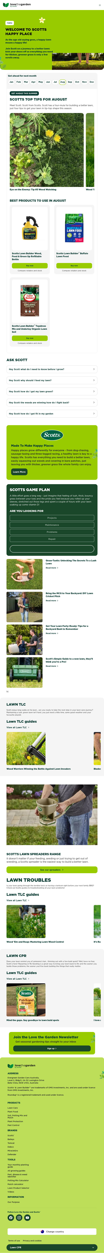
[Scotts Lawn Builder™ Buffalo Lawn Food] (74, 228)
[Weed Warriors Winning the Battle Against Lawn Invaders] (44, 748)
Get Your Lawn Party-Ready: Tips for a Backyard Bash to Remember (67, 627)
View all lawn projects (52, 548)
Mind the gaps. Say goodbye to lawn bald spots (32, 1020)
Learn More (19, 471)
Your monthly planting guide (18, 1165)
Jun (48, 81)
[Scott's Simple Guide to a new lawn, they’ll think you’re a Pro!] (24, 672)
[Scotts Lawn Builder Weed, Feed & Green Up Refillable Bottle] (30, 228)
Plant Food (13, 1111)
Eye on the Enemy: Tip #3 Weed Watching (33, 189)
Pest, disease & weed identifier (17, 1175)
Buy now (37, 266)
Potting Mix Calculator (18, 1180)
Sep (70, 81)
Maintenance (52, 524)
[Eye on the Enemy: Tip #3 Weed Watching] (47, 150)
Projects (52, 517)
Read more (52, 568)
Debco (11, 1147)
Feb (19, 81)
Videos (11, 1191)
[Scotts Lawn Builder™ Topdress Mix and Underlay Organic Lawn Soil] (30, 301)
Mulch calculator (15, 1184)
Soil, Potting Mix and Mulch (17, 1116)
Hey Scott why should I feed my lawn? (30, 380)
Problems (52, 531)
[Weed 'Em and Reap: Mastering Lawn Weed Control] (44, 921)
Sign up (50, 1048)
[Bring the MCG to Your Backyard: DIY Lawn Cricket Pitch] (24, 607)
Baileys (11, 1139)
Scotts (11, 1135)
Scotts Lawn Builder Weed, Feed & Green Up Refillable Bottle (27, 256)
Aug (62, 81)
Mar (26, 81)
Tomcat (11, 1143)
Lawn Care (13, 1108)
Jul (55, 81)
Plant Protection (15, 1121)
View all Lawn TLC (16, 727)
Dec (92, 81)
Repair (52, 539)
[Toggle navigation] (100, 5)
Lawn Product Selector (18, 1188)
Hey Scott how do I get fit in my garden (31, 413)
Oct (77, 81)
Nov (84, 81)
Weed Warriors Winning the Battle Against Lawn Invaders (38, 768)
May (40, 81)
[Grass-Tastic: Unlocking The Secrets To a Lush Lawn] (24, 574)
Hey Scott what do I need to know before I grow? (36, 369)
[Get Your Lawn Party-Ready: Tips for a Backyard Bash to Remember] (24, 640)
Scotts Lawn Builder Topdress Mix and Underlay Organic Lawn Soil (29, 328)
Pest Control (13, 1125)
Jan (11, 81)
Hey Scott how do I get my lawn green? (31, 391)
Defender (12, 1154)
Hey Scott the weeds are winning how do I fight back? (39, 402)
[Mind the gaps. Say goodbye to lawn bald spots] (44, 999)
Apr (33, 81)
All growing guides (16, 1170)
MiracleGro (13, 1150)
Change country (55, 1231)
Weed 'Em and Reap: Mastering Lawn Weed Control (35, 941)
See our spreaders (50, 869)
